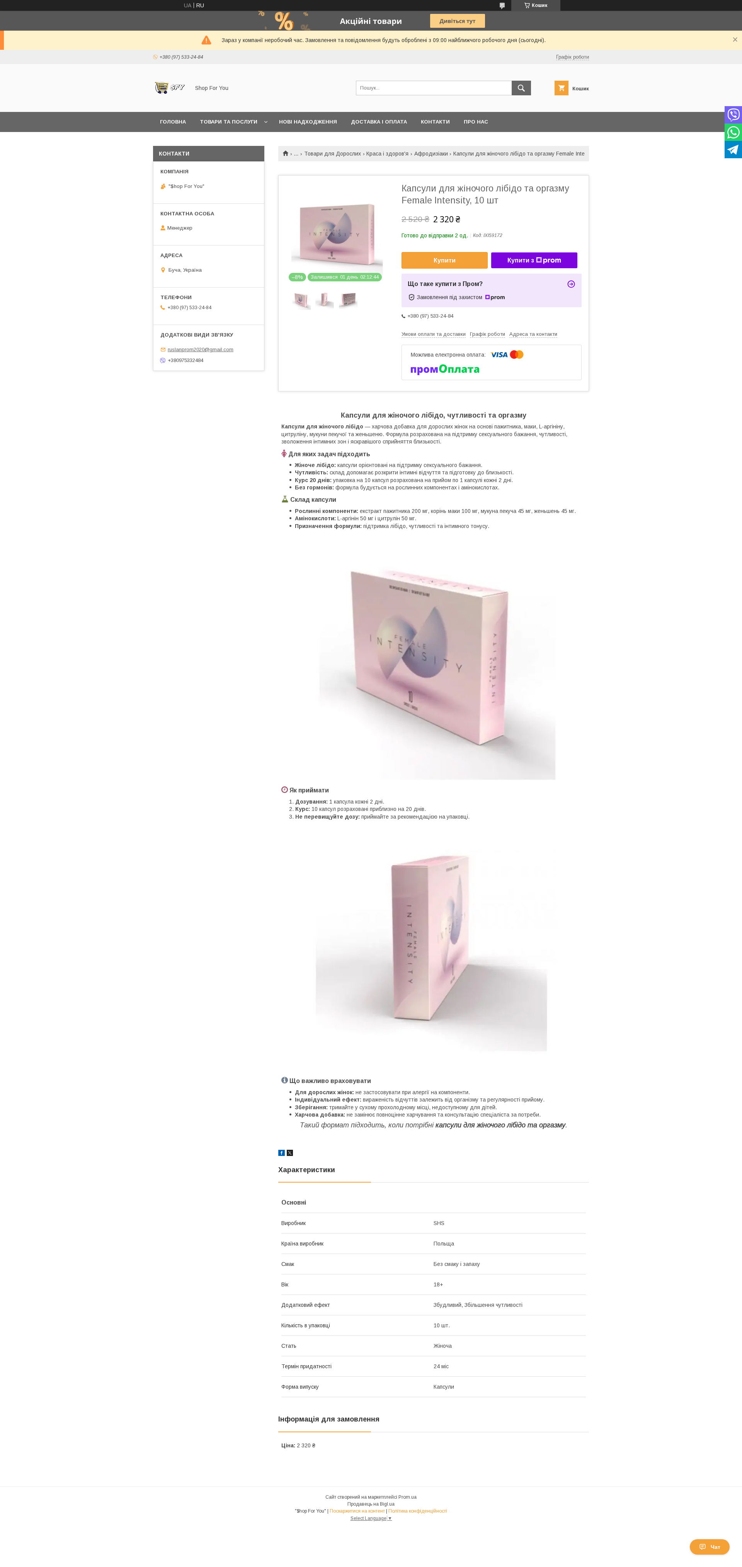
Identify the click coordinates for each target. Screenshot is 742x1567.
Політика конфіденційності (417, 1511)
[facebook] (281, 1154)
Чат (715, 1547)
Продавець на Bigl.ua (371, 1504)
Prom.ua (407, 1497)
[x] (290, 1154)
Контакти (435, 122)
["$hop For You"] (169, 102)
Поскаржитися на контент (357, 1511)
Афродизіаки (431, 154)
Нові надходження (308, 122)
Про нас (476, 122)
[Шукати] (521, 88)
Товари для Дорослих (332, 154)
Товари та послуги (228, 122)
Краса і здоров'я (387, 154)
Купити (445, 260)
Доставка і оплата (379, 122)
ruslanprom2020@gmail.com (200, 349)
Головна (173, 122)
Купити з (520, 260)
